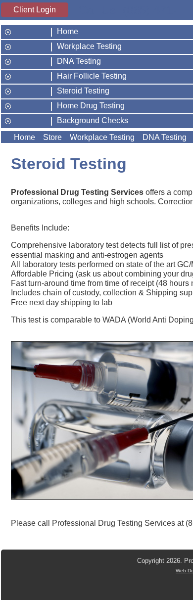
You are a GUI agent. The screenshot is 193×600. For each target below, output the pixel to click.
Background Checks (92, 121)
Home (67, 32)
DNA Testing (79, 61)
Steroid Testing (83, 91)
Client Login (34, 9)
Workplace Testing (89, 46)
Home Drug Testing (91, 106)
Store (52, 137)
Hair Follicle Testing (92, 76)
